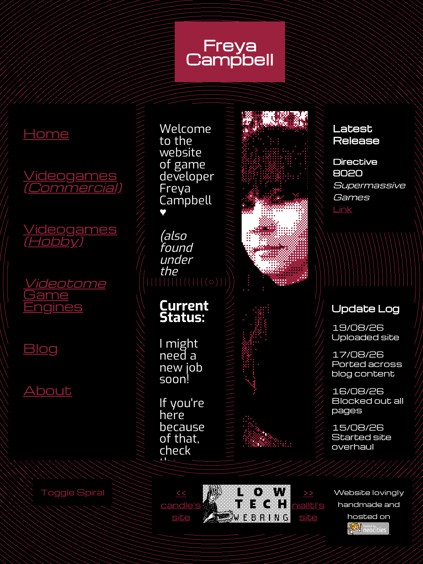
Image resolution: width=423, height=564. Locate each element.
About (47, 390)
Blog (40, 348)
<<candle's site (181, 504)
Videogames (72, 181)
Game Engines (64, 295)
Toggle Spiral (72, 492)
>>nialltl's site (308, 504)
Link (342, 208)
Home (46, 134)
